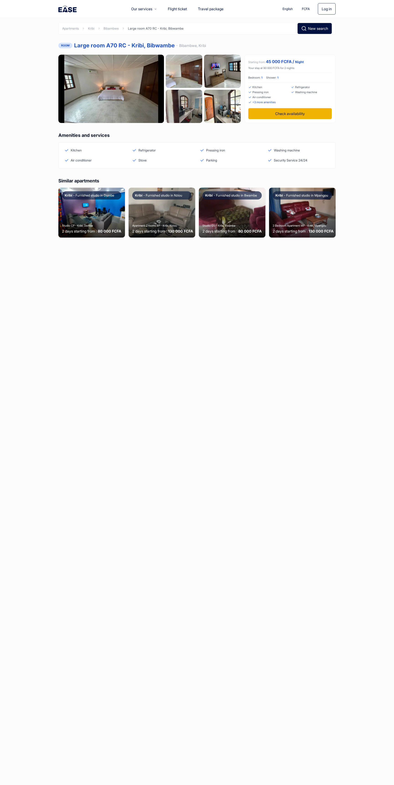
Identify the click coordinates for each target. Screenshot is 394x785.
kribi (91, 28)
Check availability (290, 113)
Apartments (70, 28)
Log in (327, 9)
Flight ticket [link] (177, 9)
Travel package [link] (210, 9)
